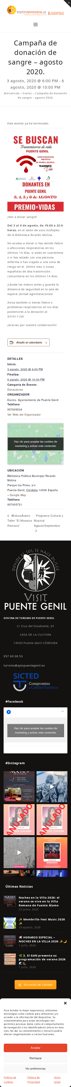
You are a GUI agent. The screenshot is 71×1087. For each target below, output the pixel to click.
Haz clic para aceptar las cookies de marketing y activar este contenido (35, 443)
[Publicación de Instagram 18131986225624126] (19, 852)
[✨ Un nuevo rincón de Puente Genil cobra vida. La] (52, 786)
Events (27, 93)
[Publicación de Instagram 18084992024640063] (19, 819)
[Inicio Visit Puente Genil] (35, 579)
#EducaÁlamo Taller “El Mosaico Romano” (19, 520)
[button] (65, 1003)
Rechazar (36, 1058)
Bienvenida (12, 93)
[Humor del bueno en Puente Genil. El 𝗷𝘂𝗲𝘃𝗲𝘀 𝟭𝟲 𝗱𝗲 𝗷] (52, 852)
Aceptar (35, 1047)
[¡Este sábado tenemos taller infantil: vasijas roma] (19, 786)
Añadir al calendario (29, 342)
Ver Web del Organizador (24, 414)
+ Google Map (16, 495)
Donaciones (15, 389)
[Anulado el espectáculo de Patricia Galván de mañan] (52, 819)
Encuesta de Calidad (38, 984)
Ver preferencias (35, 1068)
